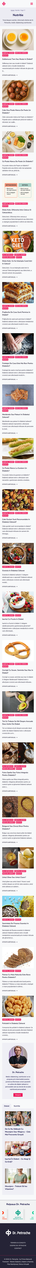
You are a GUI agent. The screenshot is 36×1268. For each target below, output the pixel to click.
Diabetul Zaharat (8, 53)
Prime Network (26, 1259)
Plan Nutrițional (12, 1264)
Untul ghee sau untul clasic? (14, 877)
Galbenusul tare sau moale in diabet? (17, 59)
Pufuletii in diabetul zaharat (13, 1023)
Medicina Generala (21, 53)
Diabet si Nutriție (27, 1262)
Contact (18, 1248)
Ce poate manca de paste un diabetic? (17, 161)
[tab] (6, 1106)
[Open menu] (31, 4)
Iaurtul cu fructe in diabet (12, 619)
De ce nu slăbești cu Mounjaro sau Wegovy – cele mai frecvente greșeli (17, 1132)
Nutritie (5, 55)
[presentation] (18, 39)
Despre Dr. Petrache (18, 1245)
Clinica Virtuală (24, 1264)
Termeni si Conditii (18, 1243)
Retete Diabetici (15, 1262)
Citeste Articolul (10, 75)
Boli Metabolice (8, 254)
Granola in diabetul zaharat (13, 570)
